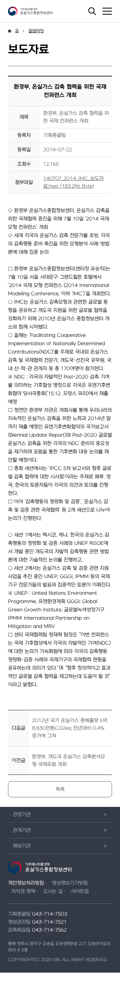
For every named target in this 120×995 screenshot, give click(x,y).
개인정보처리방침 (26, 883)
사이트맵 (80, 891)
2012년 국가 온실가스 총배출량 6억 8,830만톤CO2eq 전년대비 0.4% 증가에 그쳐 (69, 728)
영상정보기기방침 (70, 883)
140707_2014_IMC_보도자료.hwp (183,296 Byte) (73, 182)
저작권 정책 (23, 891)
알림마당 (36, 30)
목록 (60, 789)
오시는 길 (53, 891)
